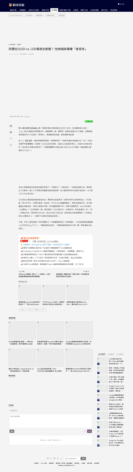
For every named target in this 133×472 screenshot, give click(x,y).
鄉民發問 (28, 140)
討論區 (11, 405)
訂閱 (83, 458)
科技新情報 (94, 10)
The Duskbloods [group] (16, 15)
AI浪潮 (75, 10)
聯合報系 (77, 463)
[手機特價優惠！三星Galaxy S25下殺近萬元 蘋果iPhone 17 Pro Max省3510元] (102, 433)
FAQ (42, 463)
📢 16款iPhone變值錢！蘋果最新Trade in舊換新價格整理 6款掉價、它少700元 (52, 264)
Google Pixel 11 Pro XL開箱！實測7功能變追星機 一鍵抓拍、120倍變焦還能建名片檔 (116, 388)
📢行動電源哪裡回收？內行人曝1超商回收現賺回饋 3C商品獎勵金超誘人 (50, 254)
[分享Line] (11, 132)
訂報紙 (83, 463)
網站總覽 (96, 463)
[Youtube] (119, 4)
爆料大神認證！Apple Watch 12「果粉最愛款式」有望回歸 (21, 370)
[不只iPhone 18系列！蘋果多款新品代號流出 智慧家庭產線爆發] (54, 292)
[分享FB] (11, 126)
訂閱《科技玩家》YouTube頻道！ (45, 241)
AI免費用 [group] (29, 15)
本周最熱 (110, 354)
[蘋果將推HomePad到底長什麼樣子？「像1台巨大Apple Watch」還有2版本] (30, 292)
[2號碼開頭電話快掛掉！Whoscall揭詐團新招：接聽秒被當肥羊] (102, 415)
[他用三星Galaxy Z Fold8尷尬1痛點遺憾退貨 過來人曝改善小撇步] (102, 424)
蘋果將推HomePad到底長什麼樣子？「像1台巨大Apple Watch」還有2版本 (29, 303)
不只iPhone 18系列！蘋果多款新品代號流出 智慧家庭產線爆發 (54, 303)
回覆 (89, 431)
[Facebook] (47, 458)
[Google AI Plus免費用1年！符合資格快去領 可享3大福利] (102, 442)
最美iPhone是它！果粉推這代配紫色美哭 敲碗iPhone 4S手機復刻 (116, 406)
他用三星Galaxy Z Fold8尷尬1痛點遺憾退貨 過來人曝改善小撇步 (116, 424)
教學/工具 (84, 10)
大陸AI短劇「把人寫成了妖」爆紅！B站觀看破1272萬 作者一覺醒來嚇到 (116, 379)
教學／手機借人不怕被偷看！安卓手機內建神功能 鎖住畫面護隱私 (116, 370)
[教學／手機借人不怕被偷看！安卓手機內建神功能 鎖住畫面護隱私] (102, 370)
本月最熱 (119, 354)
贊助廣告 (12, 375)
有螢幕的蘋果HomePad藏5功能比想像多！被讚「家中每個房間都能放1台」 (50, 342)
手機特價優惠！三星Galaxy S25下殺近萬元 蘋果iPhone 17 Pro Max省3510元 (116, 433)
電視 (36, 310)
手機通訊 (22, 10)
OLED (22, 310)
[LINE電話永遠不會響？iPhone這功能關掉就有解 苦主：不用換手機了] (102, 361)
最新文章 (13, 10)
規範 (12, 431)
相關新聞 (12, 318)
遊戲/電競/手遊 (65, 10)
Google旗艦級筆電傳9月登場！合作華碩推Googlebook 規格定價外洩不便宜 (79, 342)
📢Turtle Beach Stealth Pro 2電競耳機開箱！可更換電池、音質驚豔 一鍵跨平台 (52, 251)
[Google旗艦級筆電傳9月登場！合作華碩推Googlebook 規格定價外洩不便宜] (79, 330)
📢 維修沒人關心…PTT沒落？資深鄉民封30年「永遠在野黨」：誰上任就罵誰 (51, 257)
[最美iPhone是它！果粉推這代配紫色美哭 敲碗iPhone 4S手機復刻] (102, 406)
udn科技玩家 (12, 44)
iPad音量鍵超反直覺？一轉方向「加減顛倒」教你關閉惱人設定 (21, 342)
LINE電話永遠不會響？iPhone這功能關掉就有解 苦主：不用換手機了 (116, 361)
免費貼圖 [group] (61, 15)
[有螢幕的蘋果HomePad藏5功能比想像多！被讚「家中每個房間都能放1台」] (50, 330)
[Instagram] (51, 458)
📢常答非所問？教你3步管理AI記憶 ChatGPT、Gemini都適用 (45, 261)
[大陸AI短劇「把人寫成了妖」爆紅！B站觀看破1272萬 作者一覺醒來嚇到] (102, 379)
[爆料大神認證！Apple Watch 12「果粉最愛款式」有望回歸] (22, 358)
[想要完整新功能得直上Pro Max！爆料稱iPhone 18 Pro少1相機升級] (77, 292)
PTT (43, 310)
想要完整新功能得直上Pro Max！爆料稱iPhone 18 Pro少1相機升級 (77, 303)
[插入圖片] (84, 431)
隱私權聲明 (69, 463)
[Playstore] (57, 458)
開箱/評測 (45, 10)
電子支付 (104, 10)
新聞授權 (51, 463)
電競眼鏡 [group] (39, 15)
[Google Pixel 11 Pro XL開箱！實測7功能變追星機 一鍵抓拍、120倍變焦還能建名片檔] (102, 388)
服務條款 (58, 463)
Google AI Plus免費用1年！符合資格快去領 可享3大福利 (116, 442)
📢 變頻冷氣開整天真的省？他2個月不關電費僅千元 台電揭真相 (46, 248)
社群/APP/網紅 (33, 10)
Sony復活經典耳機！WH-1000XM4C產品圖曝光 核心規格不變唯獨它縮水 (50, 370)
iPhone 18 (23, 281)
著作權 (63, 463)
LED (29, 310)
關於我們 (89, 463)
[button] (121, 4)
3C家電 (54, 10)
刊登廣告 (36, 463)
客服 (45, 463)
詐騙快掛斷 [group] (50, 15)
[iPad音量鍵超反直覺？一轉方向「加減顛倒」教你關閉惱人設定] (22, 330)
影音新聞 (114, 10)
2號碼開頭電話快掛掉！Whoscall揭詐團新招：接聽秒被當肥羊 (116, 415)
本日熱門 (101, 354)
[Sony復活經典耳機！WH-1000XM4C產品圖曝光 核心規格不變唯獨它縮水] (50, 358)
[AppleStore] (61, 458)
